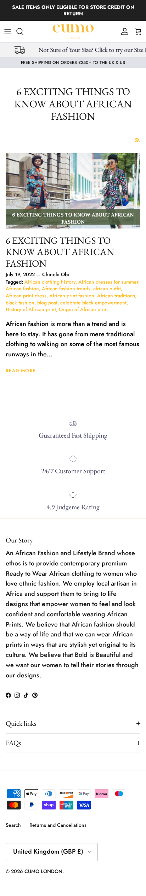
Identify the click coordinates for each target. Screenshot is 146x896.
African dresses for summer (108, 281)
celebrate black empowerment (93, 302)
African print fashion (71, 295)
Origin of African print (83, 309)
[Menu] (8, 31)
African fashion (22, 288)
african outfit (107, 288)
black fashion (20, 302)
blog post (47, 302)
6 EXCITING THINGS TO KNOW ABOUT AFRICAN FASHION (60, 251)
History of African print (31, 309)
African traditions (116, 295)
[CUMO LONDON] (73, 31)
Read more (21, 370)
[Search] (23, 31)
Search (13, 825)
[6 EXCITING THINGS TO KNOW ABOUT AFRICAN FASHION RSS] (137, 140)
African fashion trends (66, 288)
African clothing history (49, 281)
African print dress (26, 295)
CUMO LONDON (43, 871)
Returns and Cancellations (57, 825)
